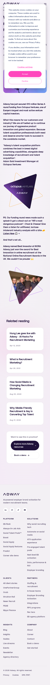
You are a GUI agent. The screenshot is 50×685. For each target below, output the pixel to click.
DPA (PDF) (26, 675)
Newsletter (8, 652)
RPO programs (33, 608)
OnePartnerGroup (11, 588)
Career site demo (11, 556)
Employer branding (35, 570)
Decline (25, 81)
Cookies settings (25, 67)
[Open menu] (45, 4)
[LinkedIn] (5, 510)
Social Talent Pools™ (12, 533)
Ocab (5, 592)
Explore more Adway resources (23, 445)
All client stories (10, 583)
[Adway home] (11, 4)
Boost (5, 538)
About (30, 630)
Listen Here (8, 234)
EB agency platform (36, 617)
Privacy (6, 675)
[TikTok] (18, 510)
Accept (25, 74)
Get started (32, 648)
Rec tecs (31, 612)
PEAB (5, 606)
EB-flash (7, 524)
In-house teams (34, 591)
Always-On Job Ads (11, 529)
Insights (6, 634)
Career (30, 634)
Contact (31, 639)
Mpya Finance (9, 610)
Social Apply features (12, 547)
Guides (6, 639)
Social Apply (8, 542)
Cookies (15, 675)
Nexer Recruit (9, 601)
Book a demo (20, 455)
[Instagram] (12, 510)
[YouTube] (24, 510)
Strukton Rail (9, 597)
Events (6, 648)
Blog (5, 630)
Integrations (32, 603)
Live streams (9, 643)
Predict (6, 551)
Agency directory (11, 657)
